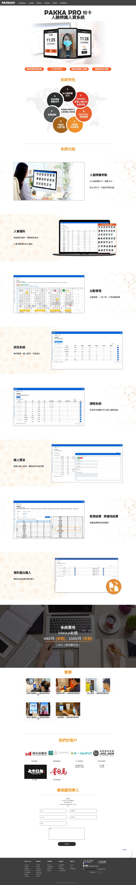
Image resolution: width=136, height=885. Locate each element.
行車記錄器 (38, 874)
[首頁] (9, 4)
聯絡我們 (26, 874)
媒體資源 (26, 868)
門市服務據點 (61, 868)
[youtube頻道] (86, 865)
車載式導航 (38, 870)
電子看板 (47, 3)
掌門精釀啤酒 (63, 3)
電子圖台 (55, 3)
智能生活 (38, 876)
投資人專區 (27, 870)
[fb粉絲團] (84, 866)
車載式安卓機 (39, 872)
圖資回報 (49, 868)
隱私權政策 (91, 866)
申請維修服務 (50, 866)
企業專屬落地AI (22, 3)
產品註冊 (60, 866)
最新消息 (26, 866)
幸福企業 (26, 876)
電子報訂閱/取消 (62, 870)
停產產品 (49, 870)
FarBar (71, 866)
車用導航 (38, 3)
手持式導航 (38, 868)
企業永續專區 (27, 872)
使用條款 (96, 866)
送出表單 (67, 844)
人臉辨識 (31, 3)
